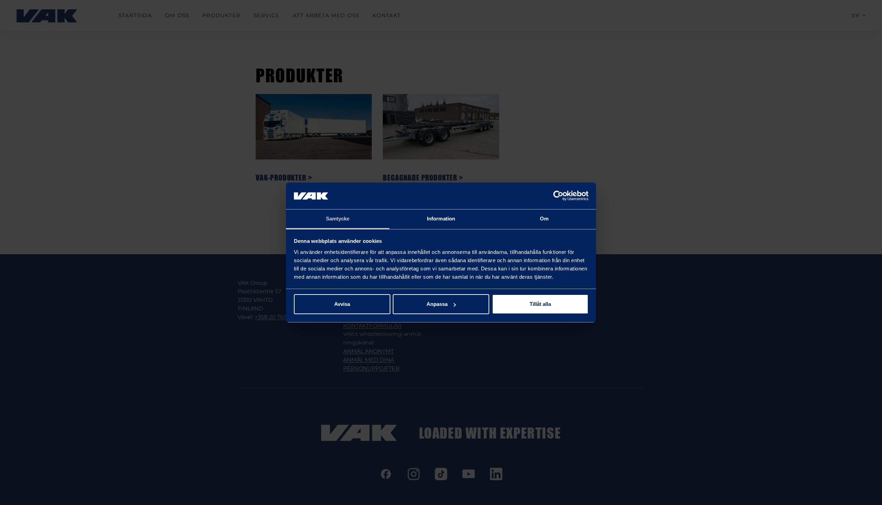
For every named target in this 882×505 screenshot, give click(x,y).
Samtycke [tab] (338, 218)
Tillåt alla (540, 304)
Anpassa (437, 304)
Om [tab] (544, 218)
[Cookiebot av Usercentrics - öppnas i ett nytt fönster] (558, 195)
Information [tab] (441, 218)
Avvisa (342, 304)
